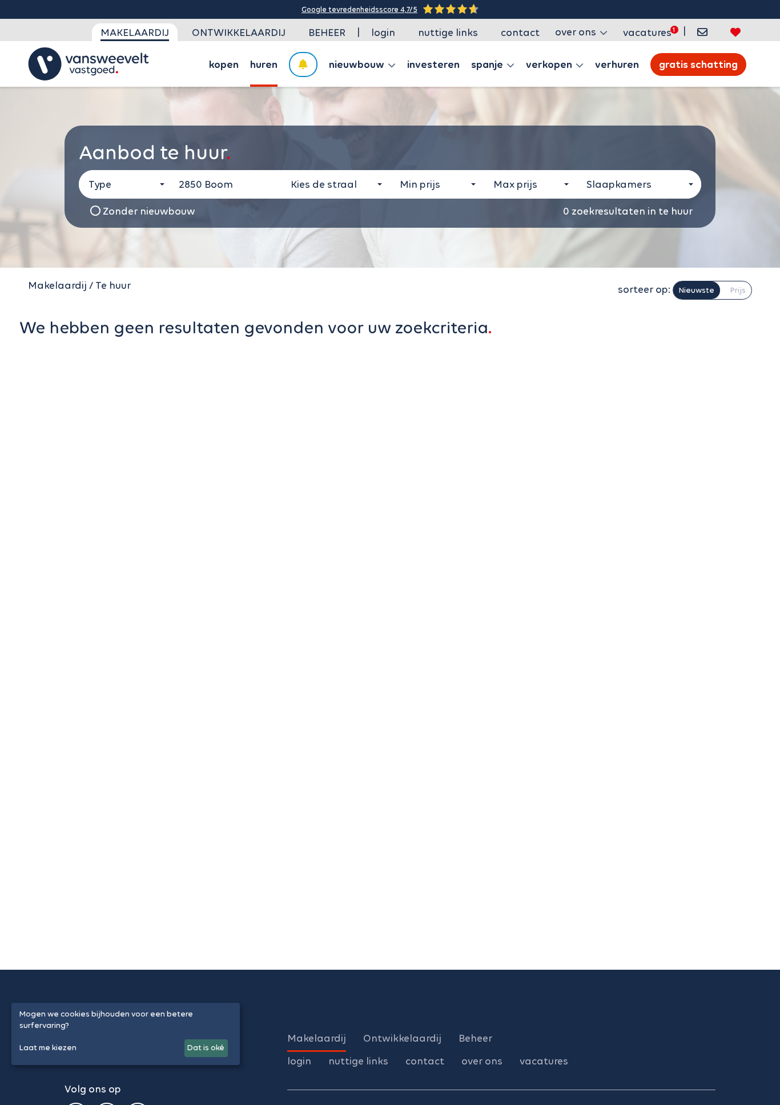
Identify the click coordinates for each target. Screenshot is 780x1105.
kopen (224, 64)
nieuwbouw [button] (358, 64)
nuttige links (448, 32)
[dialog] (125, 1034)
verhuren (617, 64)
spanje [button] (488, 64)
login (383, 32)
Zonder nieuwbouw (147, 211)
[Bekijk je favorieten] (735, 32)
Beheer (326, 32)
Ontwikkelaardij (239, 32)
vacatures (647, 32)
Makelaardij (134, 32)
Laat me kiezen (48, 1047)
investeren (433, 64)
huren (264, 64)
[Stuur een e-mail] (702, 32)
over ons (481, 1061)
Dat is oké (205, 1047)
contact (520, 32)
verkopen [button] (550, 64)
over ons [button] (576, 32)
